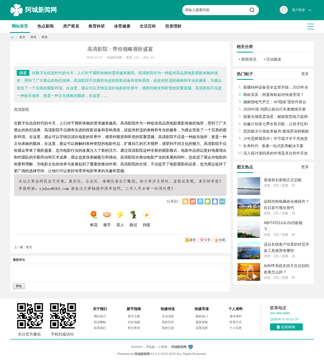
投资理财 (173, 26)
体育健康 (122, 26)
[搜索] (254, 10)
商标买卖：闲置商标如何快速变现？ (273, 94)
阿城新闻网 (41, 9)
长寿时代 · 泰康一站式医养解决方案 (273, 146)
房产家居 (71, 26)
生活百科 (148, 26)
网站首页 (20, 26)
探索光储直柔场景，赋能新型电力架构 (275, 116)
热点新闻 (45, 26)
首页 (12, 37)
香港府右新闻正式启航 (283, 180)
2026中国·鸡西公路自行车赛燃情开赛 (274, 109)
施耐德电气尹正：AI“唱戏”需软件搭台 (274, 102)
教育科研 (97, 26)
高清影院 (21, 109)
